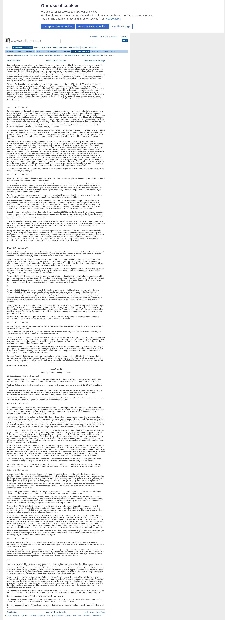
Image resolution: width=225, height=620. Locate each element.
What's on (40, 51)
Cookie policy (86, 615)
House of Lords (29, 51)
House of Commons (13, 51)
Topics (112, 51)
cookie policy (113, 18)
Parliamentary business (22, 47)
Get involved (74, 47)
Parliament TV (96, 51)
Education (93, 47)
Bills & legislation (52, 51)
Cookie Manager (96, 615)
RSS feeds (114, 36)
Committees (65, 51)
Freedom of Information (37, 615)
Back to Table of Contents (56, 61)
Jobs (48, 615)
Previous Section (13, 61)
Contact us (124, 36)
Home (8, 47)
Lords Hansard (81, 55)
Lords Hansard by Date (95, 55)
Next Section (12, 612)
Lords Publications (69, 55)
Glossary (16, 615)
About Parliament (60, 47)
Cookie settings (121, 26)
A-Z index (8, 615)
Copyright (68, 615)
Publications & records (80, 51)
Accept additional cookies (58, 26)
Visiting (84, 47)
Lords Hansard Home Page (94, 61)
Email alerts (104, 36)
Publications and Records (54, 55)
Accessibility (93, 36)
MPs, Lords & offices (42, 47)
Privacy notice (77, 615)
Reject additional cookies (92, 26)
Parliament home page (21, 55)
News (106, 51)
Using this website (57, 615)
